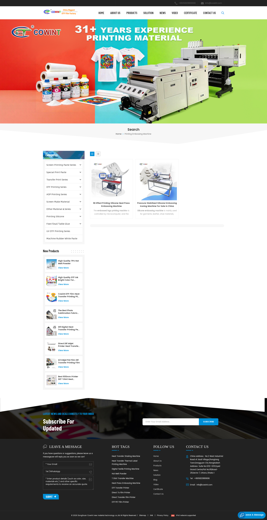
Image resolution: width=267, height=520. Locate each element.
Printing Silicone (55, 216)
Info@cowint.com (213, 3)
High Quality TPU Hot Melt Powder (68, 262)
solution (148, 13)
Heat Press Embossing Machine (126, 483)
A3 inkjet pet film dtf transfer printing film (69, 361)
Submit (49, 496)
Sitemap (142, 515)
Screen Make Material (58, 201)
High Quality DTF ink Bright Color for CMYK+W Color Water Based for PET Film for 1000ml (68, 278)
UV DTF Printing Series (58, 231)
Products (131, 13)
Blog (155, 479)
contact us (209, 13)
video (175, 13)
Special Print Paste (56, 172)
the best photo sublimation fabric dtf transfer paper (67, 311)
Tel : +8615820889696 (200, 478)
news (163, 13)
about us (115, 13)
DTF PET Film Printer (120, 502)
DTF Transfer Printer (120, 488)
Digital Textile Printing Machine (125, 469)
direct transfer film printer (123, 497)
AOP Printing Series (56, 194)
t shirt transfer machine (123, 478)
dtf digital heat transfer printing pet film (68, 328)
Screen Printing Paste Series (61, 165)
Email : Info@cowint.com (201, 484)
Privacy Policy (162, 515)
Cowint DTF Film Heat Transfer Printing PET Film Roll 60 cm (68, 295)
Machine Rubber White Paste (61, 238)
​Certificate (190, 13)
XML (151, 515)
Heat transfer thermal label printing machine (124, 463)
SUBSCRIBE (208, 421)
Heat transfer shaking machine (126, 456)
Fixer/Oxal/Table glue (58, 223)
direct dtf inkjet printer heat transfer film (68, 345)
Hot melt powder (119, 473)
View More (63, 268)
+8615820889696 (187, 3)
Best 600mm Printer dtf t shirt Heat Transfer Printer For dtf (68, 378)
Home (101, 13)
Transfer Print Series (57, 179)
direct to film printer (121, 492)
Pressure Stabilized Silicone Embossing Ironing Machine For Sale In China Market (157, 205)
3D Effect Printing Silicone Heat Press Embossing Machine (111, 205)
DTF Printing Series (56, 187)
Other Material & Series (58, 209)
